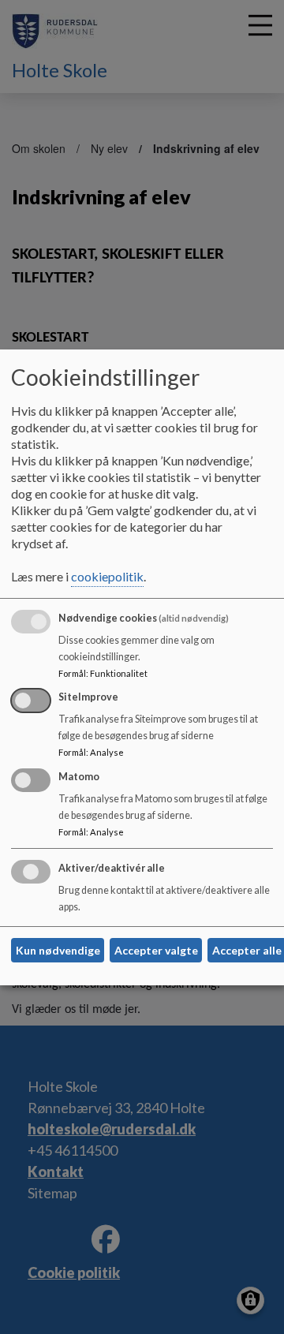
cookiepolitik (107, 576)
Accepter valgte (156, 950)
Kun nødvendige (58, 950)
